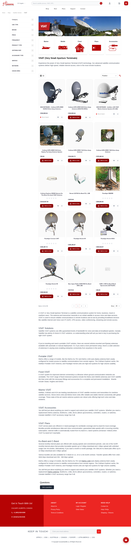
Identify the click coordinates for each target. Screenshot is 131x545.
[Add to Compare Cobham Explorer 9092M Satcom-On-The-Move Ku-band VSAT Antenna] (61, 205)
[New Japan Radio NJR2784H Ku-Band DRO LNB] (80, 269)
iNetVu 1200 (86, 461)
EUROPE (73, 537)
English (21, 3)
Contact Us (104, 506)
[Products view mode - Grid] (41, 76)
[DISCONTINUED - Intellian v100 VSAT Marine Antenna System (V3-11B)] (108, 92)
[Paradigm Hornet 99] (52, 269)
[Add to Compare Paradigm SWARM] (117, 205)
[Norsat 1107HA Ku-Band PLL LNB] (80, 178)
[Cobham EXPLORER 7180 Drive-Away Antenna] (108, 135)
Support (72, 8)
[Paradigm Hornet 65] (80, 224)
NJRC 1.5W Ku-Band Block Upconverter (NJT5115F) (107, 284)
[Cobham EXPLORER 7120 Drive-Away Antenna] (80, 135)
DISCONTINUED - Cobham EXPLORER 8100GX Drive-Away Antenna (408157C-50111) (51, 108)
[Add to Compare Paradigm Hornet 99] (61, 296)
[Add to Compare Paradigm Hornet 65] (89, 249)
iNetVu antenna (53, 472)
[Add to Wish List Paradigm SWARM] (114, 205)
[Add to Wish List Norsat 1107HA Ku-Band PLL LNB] (86, 203)
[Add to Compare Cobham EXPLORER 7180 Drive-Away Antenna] (117, 160)
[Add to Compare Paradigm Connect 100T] (61, 251)
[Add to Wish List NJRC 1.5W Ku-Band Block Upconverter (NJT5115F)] (114, 294)
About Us (54, 506)
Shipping (104, 512)
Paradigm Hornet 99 (52, 284)
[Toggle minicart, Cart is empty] (126, 3)
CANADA (64, 537)
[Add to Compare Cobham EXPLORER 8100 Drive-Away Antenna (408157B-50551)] (89, 117)
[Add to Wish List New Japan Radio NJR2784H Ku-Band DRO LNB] (86, 294)
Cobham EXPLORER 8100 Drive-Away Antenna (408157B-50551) (79, 108)
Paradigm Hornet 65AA (108, 238)
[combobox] (67, 3)
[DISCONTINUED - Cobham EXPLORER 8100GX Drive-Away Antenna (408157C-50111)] (52, 92)
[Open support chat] (126, 540)
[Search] (101, 3)
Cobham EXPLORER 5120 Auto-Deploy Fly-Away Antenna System (51, 151)
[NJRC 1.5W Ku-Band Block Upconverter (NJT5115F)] (108, 269)
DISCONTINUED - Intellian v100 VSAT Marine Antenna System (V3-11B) (107, 108)
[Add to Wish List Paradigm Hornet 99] (58, 296)
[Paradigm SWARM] (108, 178)
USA (93, 537)
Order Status (80, 509)
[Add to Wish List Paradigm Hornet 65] (86, 249)
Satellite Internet (17, 12)
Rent (55, 8)
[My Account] (109, 3)
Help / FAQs (105, 509)
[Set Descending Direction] (120, 76)
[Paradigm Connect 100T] (52, 224)
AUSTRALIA (54, 537)
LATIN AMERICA (83, 537)
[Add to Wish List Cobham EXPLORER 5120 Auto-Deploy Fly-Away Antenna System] (58, 160)
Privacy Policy (55, 509)
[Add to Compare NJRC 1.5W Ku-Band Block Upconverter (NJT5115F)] (117, 294)
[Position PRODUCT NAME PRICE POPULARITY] (109, 76)
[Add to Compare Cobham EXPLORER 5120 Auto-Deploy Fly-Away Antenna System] (61, 160)
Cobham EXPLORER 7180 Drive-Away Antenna (107, 151)
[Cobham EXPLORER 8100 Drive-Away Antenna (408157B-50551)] (80, 92)
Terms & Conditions (57, 512)
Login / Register (81, 506)
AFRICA (39, 537)
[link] (74, 306)
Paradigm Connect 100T (51, 238)
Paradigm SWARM (107, 193)
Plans (63, 8)
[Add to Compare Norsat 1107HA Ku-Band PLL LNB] (89, 203)
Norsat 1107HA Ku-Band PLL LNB (80, 193)
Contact (82, 8)
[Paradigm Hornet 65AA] (108, 224)
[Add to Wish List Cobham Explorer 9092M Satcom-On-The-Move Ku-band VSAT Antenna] (58, 205)
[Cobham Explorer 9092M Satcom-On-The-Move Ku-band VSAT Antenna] (52, 178)
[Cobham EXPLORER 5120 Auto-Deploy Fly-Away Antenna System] (52, 135)
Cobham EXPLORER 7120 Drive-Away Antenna (79, 151)
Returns (110, 512)
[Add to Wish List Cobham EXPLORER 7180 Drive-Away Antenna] (114, 160)
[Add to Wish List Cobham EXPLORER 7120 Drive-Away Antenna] (86, 160)
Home (3, 12)
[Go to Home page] (8, 3)
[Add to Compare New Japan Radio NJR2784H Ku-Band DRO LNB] (89, 294)
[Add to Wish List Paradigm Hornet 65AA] (114, 251)
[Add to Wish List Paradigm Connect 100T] (58, 251)
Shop (47, 8)
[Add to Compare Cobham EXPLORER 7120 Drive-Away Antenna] (89, 160)
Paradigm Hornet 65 (80, 238)
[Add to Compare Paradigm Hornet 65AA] (117, 251)
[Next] (85, 306)
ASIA (46, 537)
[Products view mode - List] (43, 76)
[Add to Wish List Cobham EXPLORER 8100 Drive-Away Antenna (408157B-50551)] (86, 117)
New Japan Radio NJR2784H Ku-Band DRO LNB (79, 284)
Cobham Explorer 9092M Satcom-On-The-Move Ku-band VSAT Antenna (51, 194)
